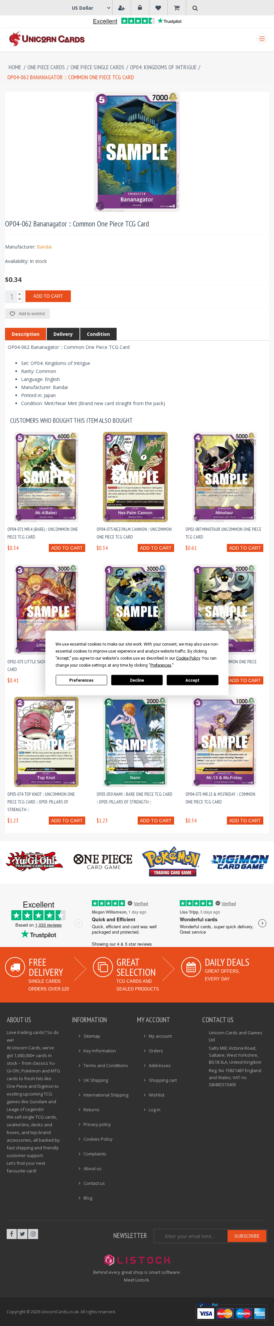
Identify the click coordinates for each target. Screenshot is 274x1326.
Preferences (81, 680)
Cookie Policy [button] (188, 658)
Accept (192, 680)
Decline (137, 680)
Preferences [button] (160, 665)
